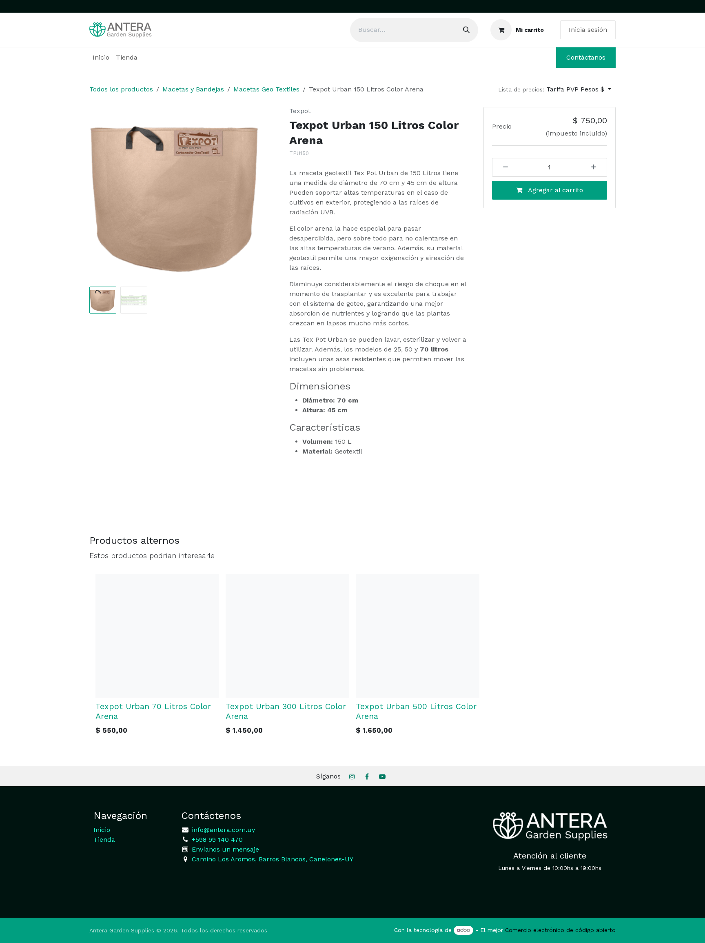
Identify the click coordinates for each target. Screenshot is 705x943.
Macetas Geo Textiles (266, 89)
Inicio (101, 830)
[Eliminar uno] (502, 167)
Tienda (104, 839)
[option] (352, 656)
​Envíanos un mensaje (225, 849)
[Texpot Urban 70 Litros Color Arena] (157, 636)
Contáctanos (585, 57)
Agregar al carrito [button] (554, 190)
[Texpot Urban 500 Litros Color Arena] (417, 636)
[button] (555, 89)
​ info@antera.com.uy (222, 830)
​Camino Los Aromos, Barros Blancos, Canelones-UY (272, 859)
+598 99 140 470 (216, 839)
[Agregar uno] (596, 167)
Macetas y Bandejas (193, 89)
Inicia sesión (588, 29)
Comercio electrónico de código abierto (560, 930)
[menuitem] (101, 57)
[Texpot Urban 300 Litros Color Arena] (287, 636)
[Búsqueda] (466, 30)
